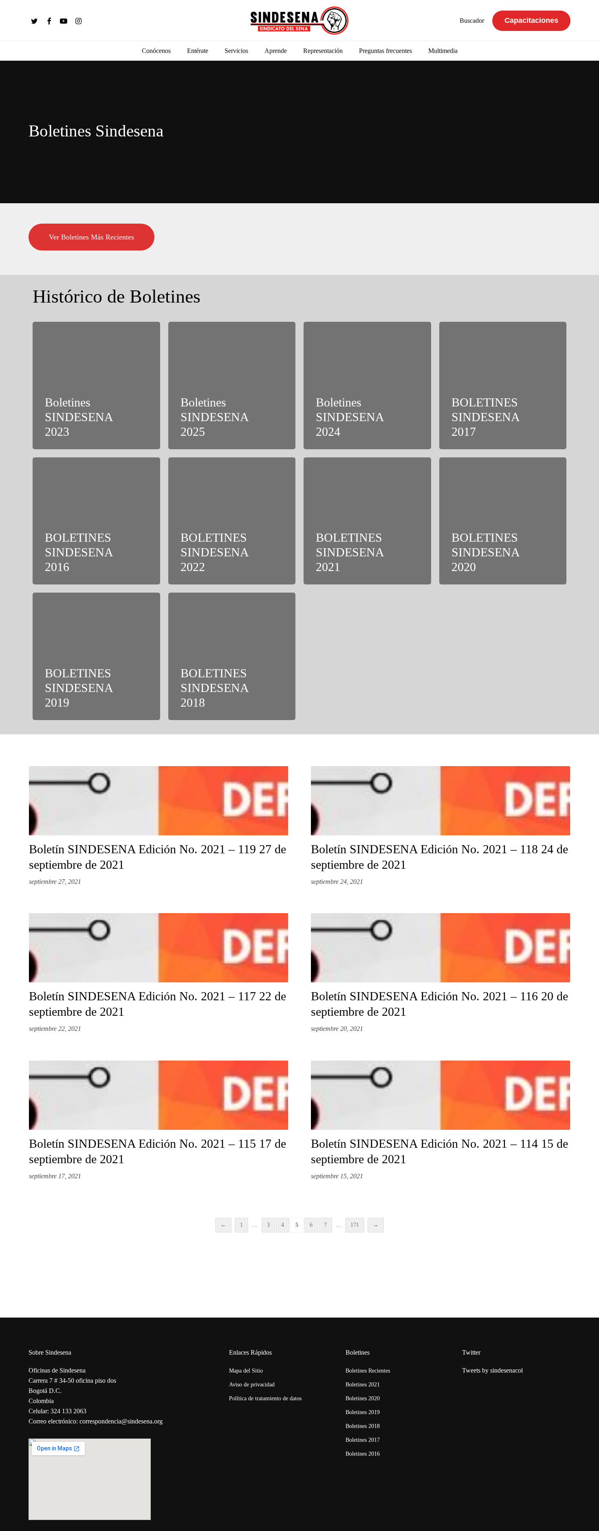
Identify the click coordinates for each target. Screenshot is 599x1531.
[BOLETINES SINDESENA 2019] (96, 656)
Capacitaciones (531, 20)
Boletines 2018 (363, 1426)
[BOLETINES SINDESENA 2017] (503, 385)
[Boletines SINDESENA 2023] (96, 385)
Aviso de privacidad (252, 1385)
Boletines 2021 (363, 1385)
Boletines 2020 (363, 1398)
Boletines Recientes (368, 1371)
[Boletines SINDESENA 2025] (232, 385)
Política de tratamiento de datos (265, 1398)
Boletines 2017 (363, 1440)
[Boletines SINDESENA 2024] (367, 385)
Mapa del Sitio (246, 1371)
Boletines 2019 (363, 1412)
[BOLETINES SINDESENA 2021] (367, 521)
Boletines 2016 (363, 1454)
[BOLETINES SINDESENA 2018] (232, 656)
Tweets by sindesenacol (492, 1370)
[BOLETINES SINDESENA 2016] (96, 521)
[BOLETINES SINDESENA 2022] (232, 521)
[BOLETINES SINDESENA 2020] (503, 521)
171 (354, 1225)
